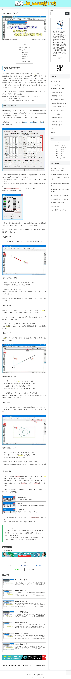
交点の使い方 (25, 56)
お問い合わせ (41, 674)
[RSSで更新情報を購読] (61, 58)
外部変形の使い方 (57, 125)
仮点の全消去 (26, 61)
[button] (31, 569)
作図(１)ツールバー (57, 92)
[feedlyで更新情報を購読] (59, 58)
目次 (22, 44)
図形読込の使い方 (57, 117)
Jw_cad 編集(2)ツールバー (59, 106)
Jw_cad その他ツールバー (58, 114)
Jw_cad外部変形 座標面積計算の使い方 (60, 185)
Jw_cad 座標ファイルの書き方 (59, 199)
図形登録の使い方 (56, 206)
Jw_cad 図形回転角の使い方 (59, 210)
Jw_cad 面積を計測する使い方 (59, 174)
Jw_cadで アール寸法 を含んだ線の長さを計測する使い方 (59, 169)
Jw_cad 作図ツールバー (57, 88)
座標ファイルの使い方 (58, 121)
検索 (51, 10)
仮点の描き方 (25, 54)
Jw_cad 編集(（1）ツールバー (60, 103)
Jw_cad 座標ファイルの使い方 (59, 195)
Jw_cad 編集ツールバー (57, 99)
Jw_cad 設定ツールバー (57, 110)
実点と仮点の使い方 (25, 50)
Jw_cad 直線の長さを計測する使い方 (60, 179)
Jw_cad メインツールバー (58, 85)
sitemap (53, 132)
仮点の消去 (24, 58)
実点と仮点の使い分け (24, 47)
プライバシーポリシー (32, 674)
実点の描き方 (25, 52)
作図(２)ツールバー (7, 547)
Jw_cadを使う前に (56, 81)
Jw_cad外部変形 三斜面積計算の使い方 (60, 191)
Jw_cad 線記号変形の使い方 (59, 202)
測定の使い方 (56, 128)
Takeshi (60, 29)
